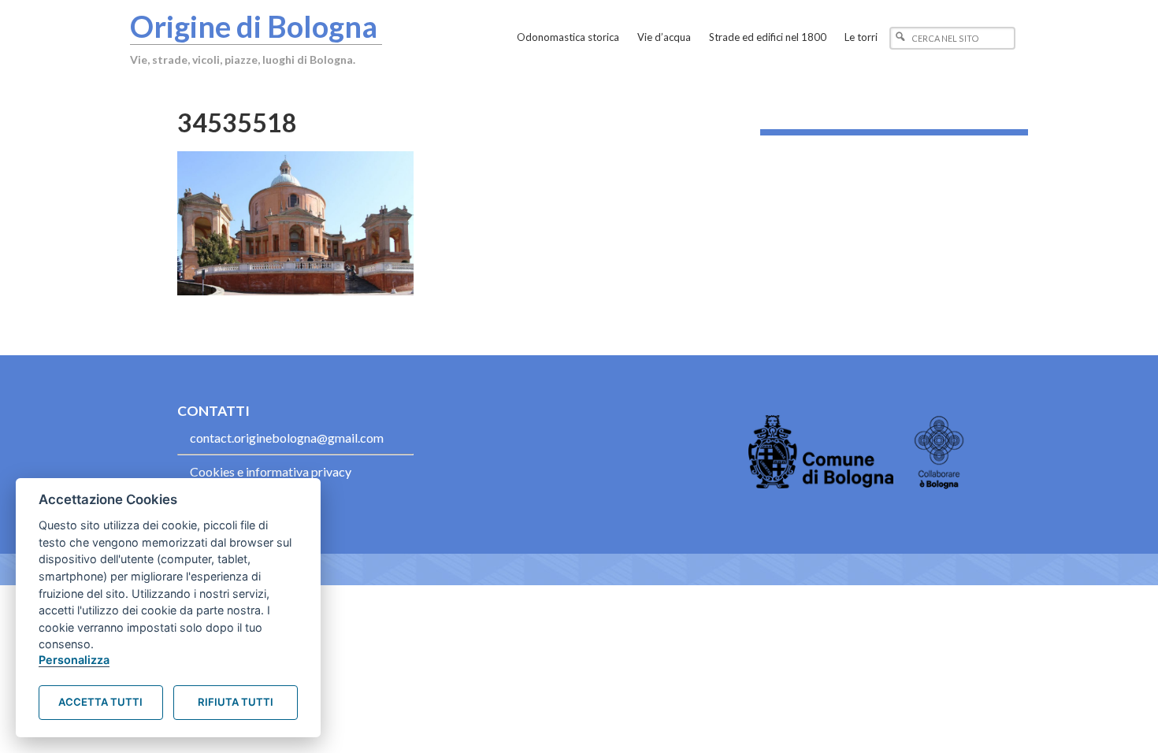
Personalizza (74, 659)
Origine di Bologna (253, 26)
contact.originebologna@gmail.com (287, 437)
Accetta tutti (100, 702)
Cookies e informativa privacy (270, 471)
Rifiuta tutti (235, 702)
